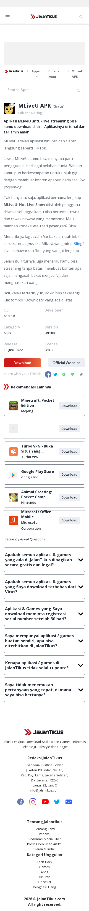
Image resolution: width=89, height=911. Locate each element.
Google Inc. (30, 477)
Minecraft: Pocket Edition (37, 403)
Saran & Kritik (44, 849)
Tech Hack (44, 862)
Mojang (27, 411)
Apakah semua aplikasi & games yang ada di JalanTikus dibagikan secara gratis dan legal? (38, 559)
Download (22, 362)
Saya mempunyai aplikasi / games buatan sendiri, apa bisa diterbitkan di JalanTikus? (39, 640)
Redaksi (44, 834)
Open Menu (8, 16)
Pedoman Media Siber (44, 839)
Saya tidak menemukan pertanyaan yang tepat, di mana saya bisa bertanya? (38, 689)
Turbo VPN (29, 457)
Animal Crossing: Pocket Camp (36, 494)
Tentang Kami (44, 829)
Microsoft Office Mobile (36, 514)
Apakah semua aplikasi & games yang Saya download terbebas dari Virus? (40, 586)
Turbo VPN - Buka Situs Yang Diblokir (37, 449)
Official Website (66, 362)
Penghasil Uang (44, 887)
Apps (44, 872)
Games (44, 867)
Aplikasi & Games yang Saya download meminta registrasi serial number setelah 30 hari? (35, 613)
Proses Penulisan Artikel (44, 844)
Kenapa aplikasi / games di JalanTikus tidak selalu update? (37, 665)
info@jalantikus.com (45, 790)
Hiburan (44, 877)
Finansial (44, 882)
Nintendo (28, 502)
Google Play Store (37, 471)
